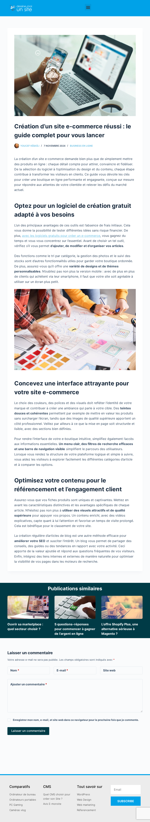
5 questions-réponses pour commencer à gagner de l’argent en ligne (74, 629)
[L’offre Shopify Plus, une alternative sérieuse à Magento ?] (121, 607)
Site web (109, 670)
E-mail (62, 670)
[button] (88, 7)
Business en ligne (81, 145)
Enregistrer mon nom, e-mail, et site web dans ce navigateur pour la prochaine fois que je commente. (76, 719)
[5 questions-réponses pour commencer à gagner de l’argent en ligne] (75, 607)
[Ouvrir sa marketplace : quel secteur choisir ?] (27, 607)
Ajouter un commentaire (28, 684)
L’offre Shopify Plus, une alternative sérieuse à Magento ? (119, 629)
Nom (14, 670)
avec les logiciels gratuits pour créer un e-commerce (61, 236)
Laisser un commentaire (28, 731)
